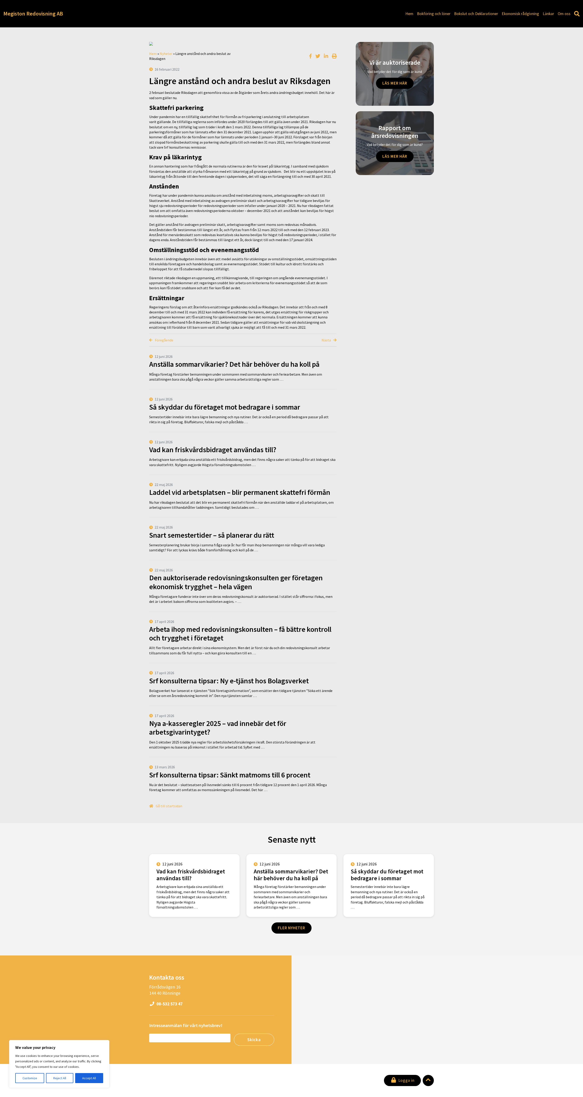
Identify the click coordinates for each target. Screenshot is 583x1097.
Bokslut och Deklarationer (476, 13)
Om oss (564, 13)
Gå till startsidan (168, 806)
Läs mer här (394, 83)
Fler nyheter (291, 927)
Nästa (327, 340)
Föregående (163, 340)
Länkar (548, 13)
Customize (30, 1078)
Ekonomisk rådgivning (520, 13)
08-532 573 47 (169, 1004)
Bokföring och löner (433, 13)
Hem (409, 13)
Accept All (89, 1078)
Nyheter (166, 53)
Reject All (59, 1078)
